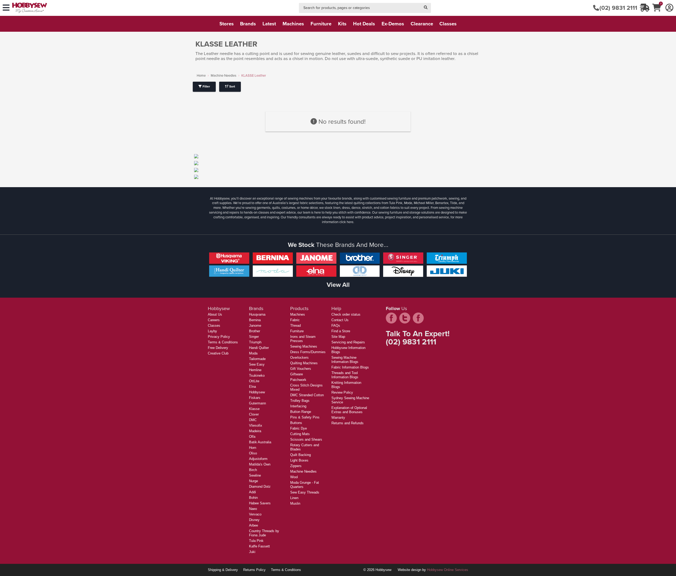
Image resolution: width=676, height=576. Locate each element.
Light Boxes (299, 460)
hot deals (364, 23)
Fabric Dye (298, 428)
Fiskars (254, 398)
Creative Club (218, 353)
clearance (422, 23)
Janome (255, 326)
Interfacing (298, 406)
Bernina (255, 320)
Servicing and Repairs (348, 342)
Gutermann (257, 403)
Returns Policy (254, 570)
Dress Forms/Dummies (308, 352)
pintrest (418, 318)
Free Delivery (218, 348)
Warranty (338, 418)
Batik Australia (260, 442)
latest (269, 23)
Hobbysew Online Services (447, 570)
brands (248, 23)
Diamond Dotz (260, 487)
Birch (253, 470)
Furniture (297, 331)
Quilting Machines (304, 363)
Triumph (255, 342)
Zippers (296, 466)
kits (342, 23)
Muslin (295, 503)
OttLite (254, 381)
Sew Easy (257, 364)
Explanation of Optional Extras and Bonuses (349, 410)
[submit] (425, 8)
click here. (346, 221)
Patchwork (298, 380)
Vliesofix (255, 425)
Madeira (255, 431)
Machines (297, 314)
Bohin (253, 498)
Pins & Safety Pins (305, 417)
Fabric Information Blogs (350, 367)
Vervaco (255, 514)
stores (226, 23)
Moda (253, 353)
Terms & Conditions (223, 342)
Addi (252, 492)
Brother (254, 331)
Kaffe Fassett (259, 546)
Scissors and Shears (306, 439)
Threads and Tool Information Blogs (344, 375)
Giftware (296, 374)
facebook (391, 318)
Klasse (254, 409)
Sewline (255, 475)
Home (201, 75)
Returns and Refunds (347, 423)
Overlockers (299, 358)
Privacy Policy (219, 337)
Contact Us (340, 320)
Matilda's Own (259, 464)
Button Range (300, 412)
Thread (295, 326)
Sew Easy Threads (304, 492)
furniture (321, 23)
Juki (252, 552)
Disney (254, 520)
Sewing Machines (303, 346)
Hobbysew (257, 392)
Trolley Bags (299, 401)
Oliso (253, 453)
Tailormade (257, 359)
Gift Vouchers (300, 369)
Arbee (253, 525)
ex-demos (393, 23)
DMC (253, 420)
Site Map (338, 337)
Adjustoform (258, 459)
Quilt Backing (300, 455)
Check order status (345, 314)
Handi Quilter (259, 348)
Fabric (295, 320)
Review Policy (342, 392)
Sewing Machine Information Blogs (344, 360)
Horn (252, 448)
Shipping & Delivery (223, 570)
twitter (404, 318)
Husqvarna (257, 314)
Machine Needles (223, 75)
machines (293, 23)
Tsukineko (257, 375)
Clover (254, 414)
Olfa (252, 437)
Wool (294, 477)
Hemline (255, 370)
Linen (294, 498)
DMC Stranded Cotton (307, 395)
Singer (254, 337)
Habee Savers (260, 503)
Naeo (253, 509)
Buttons (296, 423)
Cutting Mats (300, 434)
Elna (252, 387)
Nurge (253, 481)
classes (448, 23)
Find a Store (340, 331)
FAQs (335, 326)
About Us (215, 314)
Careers (214, 320)
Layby (212, 331)
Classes (214, 326)
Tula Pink (256, 541)
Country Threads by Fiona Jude (264, 533)
